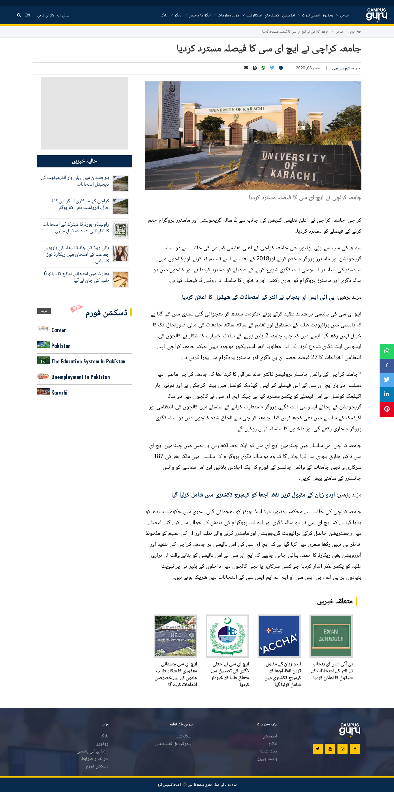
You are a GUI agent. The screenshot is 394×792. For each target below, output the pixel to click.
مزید (44, 311)
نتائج (273, 744)
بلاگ (164, 15)
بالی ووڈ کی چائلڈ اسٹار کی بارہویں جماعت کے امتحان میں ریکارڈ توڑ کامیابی (76, 255)
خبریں (344, 15)
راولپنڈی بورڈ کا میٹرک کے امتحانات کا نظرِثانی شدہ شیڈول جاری (76, 228)
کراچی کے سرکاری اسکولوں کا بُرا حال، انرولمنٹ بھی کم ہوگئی (78, 204)
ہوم (352, 32)
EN (27, 15)
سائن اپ (63, 15)
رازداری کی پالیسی (92, 751)
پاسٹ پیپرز (267, 759)
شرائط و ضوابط (94, 759)
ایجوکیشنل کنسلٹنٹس (174, 744)
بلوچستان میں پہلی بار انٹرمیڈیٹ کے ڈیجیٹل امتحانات (75, 181)
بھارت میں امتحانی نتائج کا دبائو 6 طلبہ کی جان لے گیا (76, 277)
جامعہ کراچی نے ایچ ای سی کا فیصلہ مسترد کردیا (295, 32)
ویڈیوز (327, 15)
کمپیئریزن (271, 15)
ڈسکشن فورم (97, 766)
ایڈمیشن (288, 15)
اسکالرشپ (253, 15)
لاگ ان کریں (45, 15)
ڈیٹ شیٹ (268, 751)
